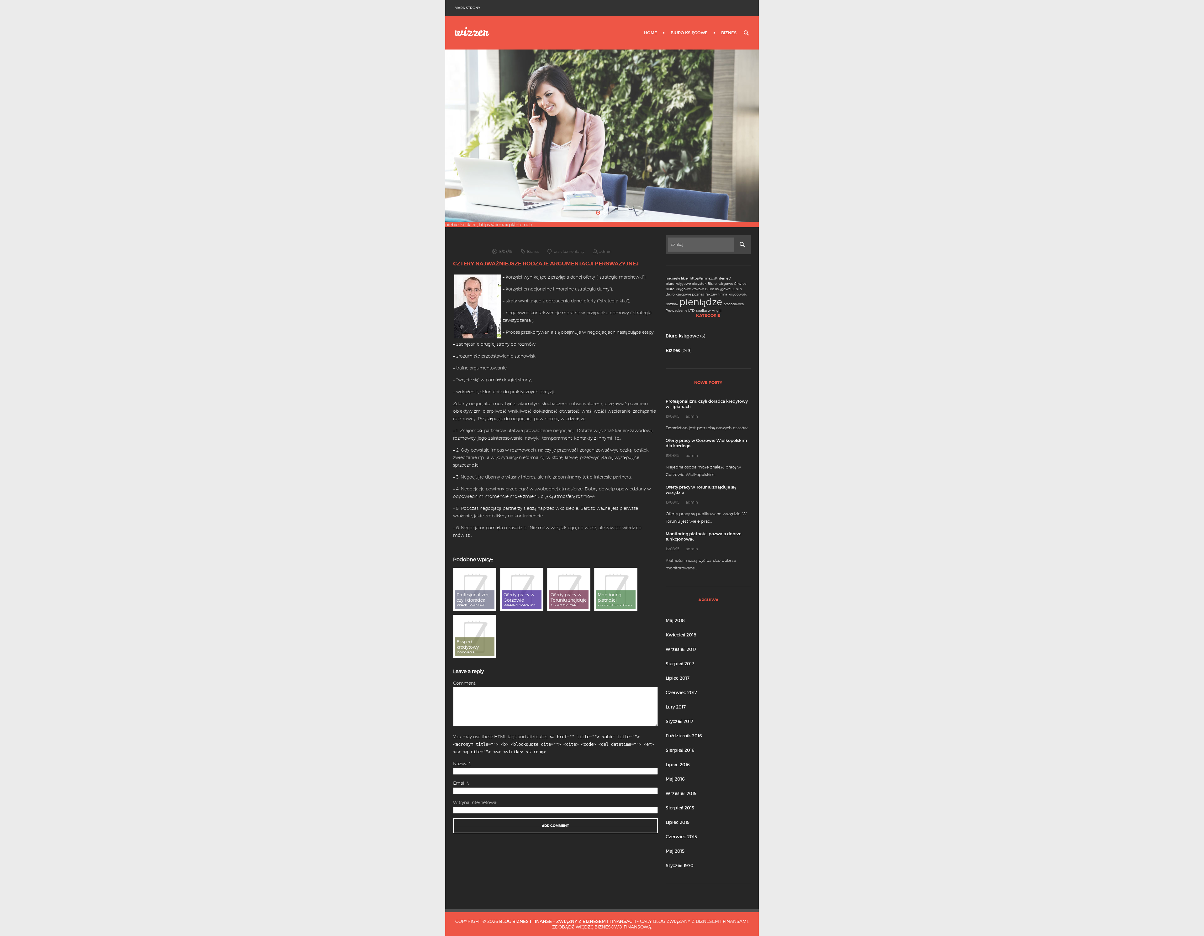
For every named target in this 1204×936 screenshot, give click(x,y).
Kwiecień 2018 (681, 635)
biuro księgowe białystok (686, 284)
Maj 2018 (675, 620)
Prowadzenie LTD (680, 311)
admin (605, 251)
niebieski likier (460, 224)
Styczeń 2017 (679, 721)
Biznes (729, 32)
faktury (711, 294)
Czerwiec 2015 (681, 836)
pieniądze (700, 301)
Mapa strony (467, 8)
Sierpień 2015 (680, 808)
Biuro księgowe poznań (685, 294)
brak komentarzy (569, 251)
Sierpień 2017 (680, 664)
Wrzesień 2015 (681, 793)
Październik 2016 (684, 736)
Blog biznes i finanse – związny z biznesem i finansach (567, 921)
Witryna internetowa (474, 802)
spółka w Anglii (708, 311)
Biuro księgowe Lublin (723, 289)
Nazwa (461, 763)
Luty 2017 (676, 707)
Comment (464, 683)
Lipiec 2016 (678, 764)
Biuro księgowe (689, 32)
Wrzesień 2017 (681, 649)
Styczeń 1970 (680, 865)
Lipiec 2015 (677, 822)
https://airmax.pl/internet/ (505, 224)
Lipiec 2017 (677, 678)
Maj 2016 (675, 779)
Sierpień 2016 (680, 750)
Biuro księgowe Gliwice (727, 284)
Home (650, 32)
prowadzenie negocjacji (549, 430)
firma (722, 294)
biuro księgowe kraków (685, 289)
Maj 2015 (675, 851)
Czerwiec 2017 (681, 692)
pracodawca (733, 304)
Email (460, 783)
